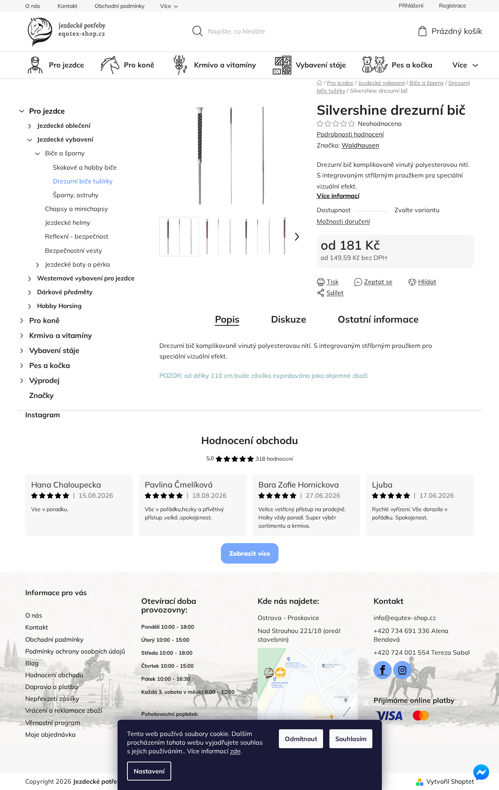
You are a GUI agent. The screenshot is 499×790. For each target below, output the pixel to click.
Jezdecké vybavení (65, 139)
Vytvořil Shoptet (450, 781)
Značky (41, 395)
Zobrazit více (249, 553)
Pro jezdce (47, 111)
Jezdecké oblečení (63, 125)
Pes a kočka (49, 365)
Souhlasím (350, 739)
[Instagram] (402, 670)
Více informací (338, 196)
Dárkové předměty (65, 292)
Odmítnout (301, 739)
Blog (32, 663)
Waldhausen (360, 145)
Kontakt (67, 5)
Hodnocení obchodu (249, 440)
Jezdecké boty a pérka (77, 264)
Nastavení (149, 771)
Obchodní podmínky (119, 5)
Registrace (452, 5)
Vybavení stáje (54, 350)
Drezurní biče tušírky (83, 181)
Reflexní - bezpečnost (76, 236)
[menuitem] (54, 65)
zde (235, 751)
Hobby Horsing (59, 306)
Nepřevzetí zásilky (52, 698)
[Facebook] (383, 670)
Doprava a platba (51, 687)
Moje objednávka (50, 734)
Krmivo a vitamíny (60, 335)
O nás (32, 5)
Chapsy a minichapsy (76, 209)
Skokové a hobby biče (85, 167)
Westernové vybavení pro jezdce (86, 278)
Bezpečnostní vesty (73, 250)
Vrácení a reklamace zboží (63, 710)
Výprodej (44, 380)
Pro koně (44, 320)
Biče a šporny (65, 153)
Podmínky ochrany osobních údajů (75, 651)
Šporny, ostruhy (76, 195)
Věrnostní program (52, 723)
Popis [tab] (227, 319)
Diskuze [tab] (288, 319)
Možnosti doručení (343, 221)
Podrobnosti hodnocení (350, 134)
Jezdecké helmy (67, 222)
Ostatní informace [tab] (378, 319)
